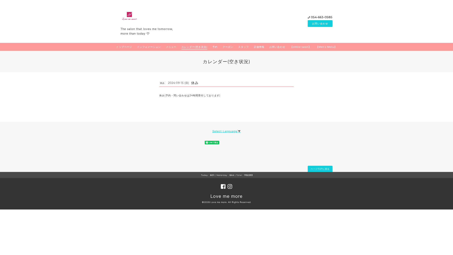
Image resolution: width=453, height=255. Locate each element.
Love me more (226, 196)
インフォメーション (149, 46)
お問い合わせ (320, 23)
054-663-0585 (321, 17)
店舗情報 (259, 46)
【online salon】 (300, 46)
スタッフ (243, 46)
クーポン (228, 46)
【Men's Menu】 (326, 46)
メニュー (171, 46)
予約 (215, 46)
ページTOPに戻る (320, 169)
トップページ (124, 46)
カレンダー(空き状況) (194, 46)
